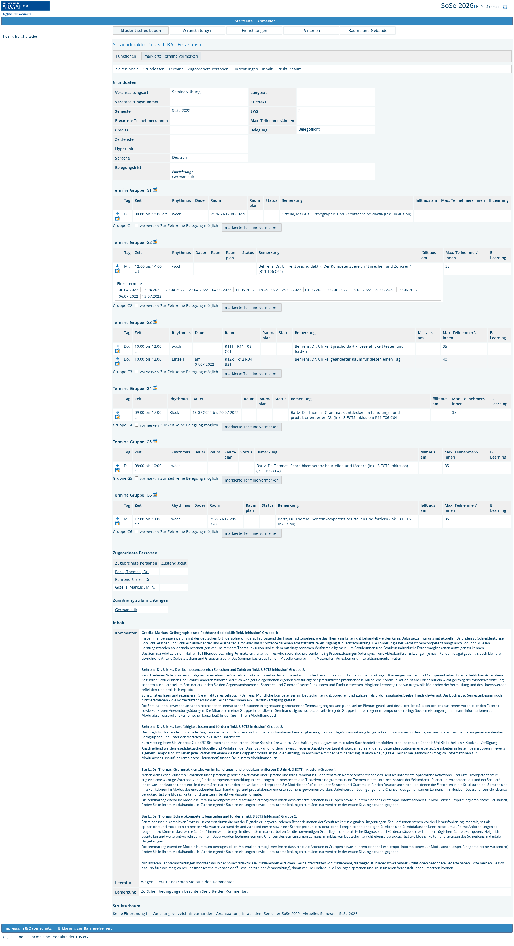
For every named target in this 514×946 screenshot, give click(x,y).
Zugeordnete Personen (208, 68)
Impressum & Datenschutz (27, 928)
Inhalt (267, 68)
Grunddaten (154, 68)
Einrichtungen (254, 30)
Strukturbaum (289, 68)
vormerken (149, 225)
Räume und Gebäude (368, 30)
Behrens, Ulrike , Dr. (133, 579)
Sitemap (493, 6)
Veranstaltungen (198, 30)
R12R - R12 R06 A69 (227, 214)
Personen (311, 30)
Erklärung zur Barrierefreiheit (85, 928)
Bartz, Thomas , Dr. (132, 571)
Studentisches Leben (141, 30)
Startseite (29, 37)
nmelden (266, 21)
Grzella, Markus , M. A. (135, 587)
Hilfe (479, 6)
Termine (176, 68)
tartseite (244, 21)
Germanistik (126, 609)
